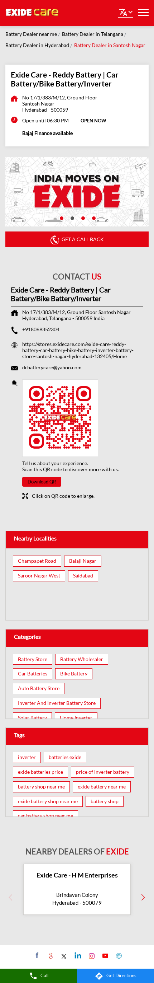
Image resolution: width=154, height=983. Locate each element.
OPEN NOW (93, 120)
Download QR (42, 482)
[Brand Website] (118, 955)
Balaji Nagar (82, 561)
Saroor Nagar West (39, 576)
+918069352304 (40, 329)
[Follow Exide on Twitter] (63, 955)
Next (143, 897)
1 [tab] (61, 217)
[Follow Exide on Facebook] (36, 955)
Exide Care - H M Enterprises (77, 875)
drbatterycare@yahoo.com (52, 367)
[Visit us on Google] (49, 955)
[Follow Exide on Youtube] (104, 955)
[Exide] (32, 13)
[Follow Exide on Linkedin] (77, 955)
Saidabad (83, 576)
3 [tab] (82, 217)
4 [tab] (93, 217)
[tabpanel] (77, 192)
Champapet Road (37, 561)
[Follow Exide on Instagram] (90, 955)
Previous (10, 897)
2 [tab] (71, 217)
